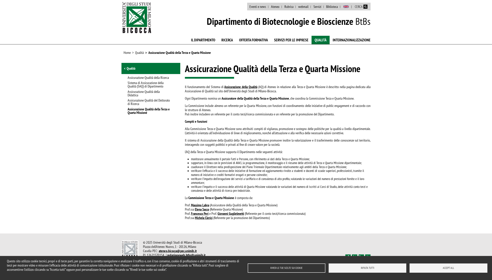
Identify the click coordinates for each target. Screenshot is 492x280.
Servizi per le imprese (291, 40)
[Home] (136, 17)
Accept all (448, 268)
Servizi (317, 6)
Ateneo (275, 6)
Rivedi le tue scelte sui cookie (286, 268)
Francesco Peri (200, 213)
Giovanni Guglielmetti (231, 213)
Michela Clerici (204, 218)
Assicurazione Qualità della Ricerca (148, 78)
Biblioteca (332, 6)
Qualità (321, 40)
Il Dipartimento (203, 40)
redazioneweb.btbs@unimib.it (186, 255)
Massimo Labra (200, 205)
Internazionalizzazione (352, 40)
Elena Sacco (202, 209)
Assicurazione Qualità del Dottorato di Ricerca (149, 102)
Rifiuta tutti (367, 268)
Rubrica (288, 6)
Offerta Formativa (253, 40)
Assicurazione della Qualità (240, 87)
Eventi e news (257, 6)
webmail (303, 6)
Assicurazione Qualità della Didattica (144, 93)
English (346, 7)
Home (127, 52)
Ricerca (227, 40)
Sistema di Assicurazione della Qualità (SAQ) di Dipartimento (146, 84)
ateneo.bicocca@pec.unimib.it (178, 251)
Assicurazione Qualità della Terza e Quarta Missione (179, 52)
